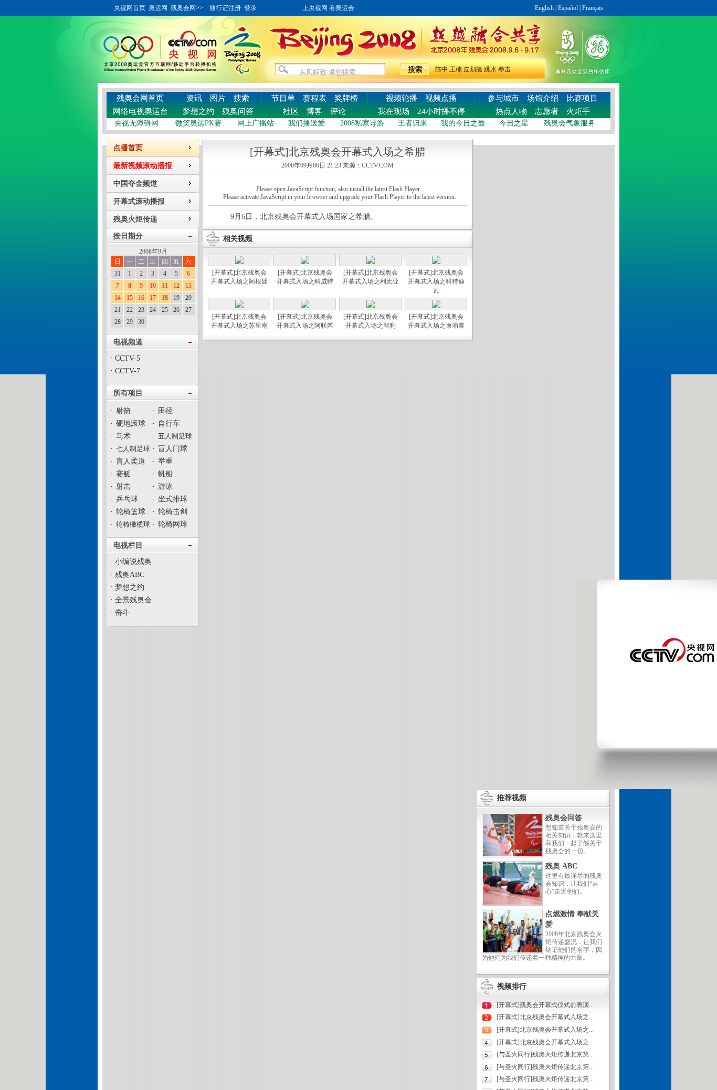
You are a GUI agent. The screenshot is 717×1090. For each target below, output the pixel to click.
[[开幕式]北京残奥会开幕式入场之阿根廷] (239, 262)
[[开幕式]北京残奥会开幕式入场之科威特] (305, 262)
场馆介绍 (542, 98)
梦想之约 (198, 111)
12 (176, 285)
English (544, 8)
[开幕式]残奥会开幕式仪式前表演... (545, 1005)
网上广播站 (255, 123)
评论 (338, 111)
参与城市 (503, 98)
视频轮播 (401, 98)
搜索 (241, 98)
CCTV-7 (127, 371)
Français (592, 8)
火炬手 (578, 111)
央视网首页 (129, 8)
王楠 (455, 69)
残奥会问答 (563, 818)
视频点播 (441, 98)
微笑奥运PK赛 (198, 123)
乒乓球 (127, 499)
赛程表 (314, 98)
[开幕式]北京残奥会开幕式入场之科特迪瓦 (436, 281)
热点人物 (511, 111)
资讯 (194, 98)
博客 (314, 111)
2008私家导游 (362, 123)
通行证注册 (225, 8)
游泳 (165, 486)
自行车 (169, 423)
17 (153, 297)
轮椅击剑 (172, 512)
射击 (123, 486)
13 (188, 285)
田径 (165, 411)
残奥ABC (129, 575)
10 (153, 285)
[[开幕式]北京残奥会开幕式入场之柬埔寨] (436, 306)
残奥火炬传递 (135, 219)
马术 (123, 436)
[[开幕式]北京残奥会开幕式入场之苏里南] (239, 306)
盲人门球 (172, 449)
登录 (250, 8)
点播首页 (128, 148)
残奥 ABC (561, 866)
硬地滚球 (130, 423)
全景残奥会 (133, 600)
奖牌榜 (346, 98)
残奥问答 (238, 111)
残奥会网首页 (140, 98)
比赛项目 (582, 98)
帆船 (165, 474)
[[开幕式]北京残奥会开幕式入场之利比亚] (370, 262)
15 (129, 297)
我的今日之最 (463, 123)
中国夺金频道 (135, 183)
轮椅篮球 (130, 512)
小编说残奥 (133, 561)
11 (165, 285)
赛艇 (123, 474)
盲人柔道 (130, 461)
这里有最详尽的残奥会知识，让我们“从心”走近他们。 (573, 883)
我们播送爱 (306, 123)
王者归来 (412, 123)
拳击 (504, 69)
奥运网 (158, 8)
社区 (291, 111)
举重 (165, 461)
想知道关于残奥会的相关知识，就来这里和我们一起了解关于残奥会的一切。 (573, 839)
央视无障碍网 (136, 123)
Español (568, 8)
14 (117, 297)
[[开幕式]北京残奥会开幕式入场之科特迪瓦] (436, 262)
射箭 (123, 411)
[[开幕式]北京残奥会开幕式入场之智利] (370, 306)
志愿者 (546, 111)
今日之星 (514, 123)
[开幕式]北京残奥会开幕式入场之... (545, 1017)
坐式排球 (172, 499)
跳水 (490, 69)
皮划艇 (472, 69)
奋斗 (122, 612)
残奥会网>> (187, 8)
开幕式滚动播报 (139, 201)
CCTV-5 (127, 358)
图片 (218, 98)
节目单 (283, 98)
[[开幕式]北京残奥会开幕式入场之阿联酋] (305, 306)
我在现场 (393, 111)
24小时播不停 (441, 111)
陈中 (441, 69)
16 (141, 297)
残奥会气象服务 (569, 123)
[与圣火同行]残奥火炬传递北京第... (545, 1054)
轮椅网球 (172, 524)
